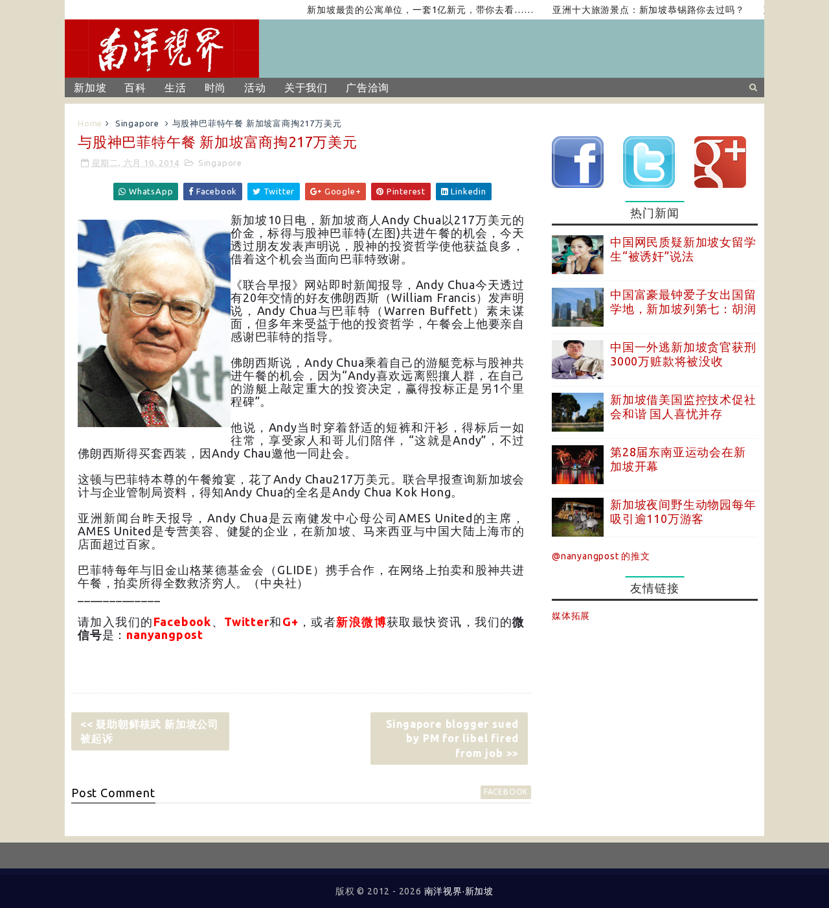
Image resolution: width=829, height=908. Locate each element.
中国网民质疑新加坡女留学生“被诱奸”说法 (683, 248)
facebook (506, 791)
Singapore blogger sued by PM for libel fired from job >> (452, 738)
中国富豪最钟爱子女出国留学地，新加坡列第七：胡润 (683, 301)
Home (90, 123)
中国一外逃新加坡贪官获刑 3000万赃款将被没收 (683, 353)
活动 (255, 87)
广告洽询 (367, 87)
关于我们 (306, 87)
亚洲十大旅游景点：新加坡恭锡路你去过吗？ (633, 10)
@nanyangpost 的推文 (601, 556)
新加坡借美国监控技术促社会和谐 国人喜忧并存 (683, 406)
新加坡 (90, 87)
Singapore (137, 123)
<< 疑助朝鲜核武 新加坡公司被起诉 (149, 731)
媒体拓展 (571, 616)
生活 (176, 87)
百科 (135, 87)
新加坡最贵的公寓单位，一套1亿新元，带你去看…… (405, 10)
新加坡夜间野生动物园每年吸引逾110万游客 (683, 511)
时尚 (216, 87)
